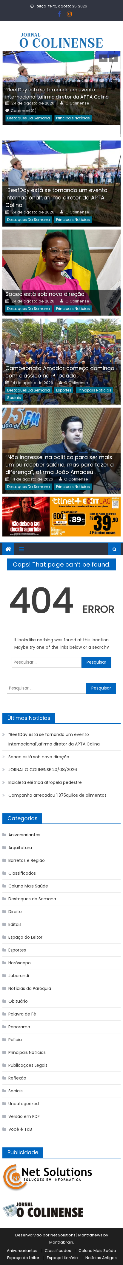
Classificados (22, 873)
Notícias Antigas (101, 1258)
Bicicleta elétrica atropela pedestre (45, 782)
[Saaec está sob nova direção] (61, 273)
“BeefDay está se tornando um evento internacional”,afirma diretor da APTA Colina (57, 93)
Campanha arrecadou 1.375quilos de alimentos (57, 795)
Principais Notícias (73, 118)
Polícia (15, 1040)
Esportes (63, 390)
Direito (15, 912)
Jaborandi (18, 976)
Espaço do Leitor (25, 937)
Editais (14, 924)
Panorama (19, 1027)
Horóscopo (19, 963)
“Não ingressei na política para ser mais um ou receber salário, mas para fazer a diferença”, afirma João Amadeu (59, 464)
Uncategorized (23, 1104)
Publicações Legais (27, 1065)
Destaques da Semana (28, 118)
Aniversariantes (24, 835)
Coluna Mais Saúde (28, 886)
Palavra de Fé (22, 1014)
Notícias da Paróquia (29, 988)
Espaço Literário (62, 1258)
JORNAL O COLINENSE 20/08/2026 (42, 770)
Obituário (18, 1001)
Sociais (14, 397)
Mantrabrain (61, 1242)
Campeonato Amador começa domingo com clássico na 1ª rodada (59, 371)
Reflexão (17, 1078)
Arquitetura (20, 848)
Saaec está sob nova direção (44, 294)
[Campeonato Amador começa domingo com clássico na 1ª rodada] (61, 362)
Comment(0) (23, 110)
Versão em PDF (24, 1116)
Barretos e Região (26, 860)
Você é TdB (20, 1129)
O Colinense (77, 103)
